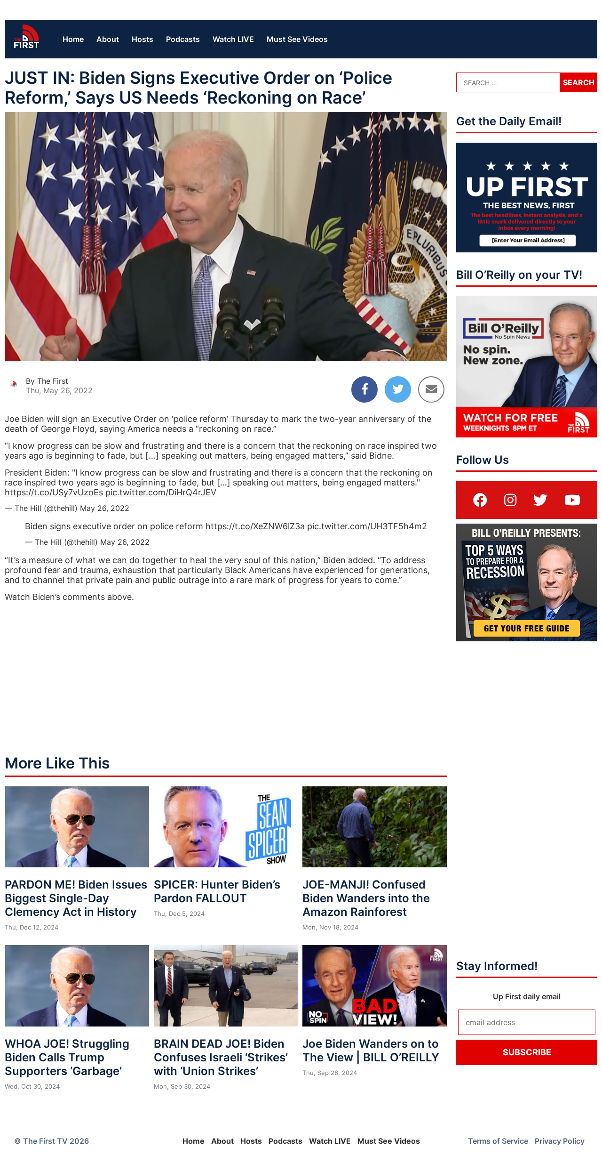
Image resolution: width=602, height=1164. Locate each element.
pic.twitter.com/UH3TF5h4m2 (367, 526)
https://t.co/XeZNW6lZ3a (255, 526)
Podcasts (183, 39)
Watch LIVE (233, 39)
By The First (47, 381)
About (107, 39)
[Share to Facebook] (364, 389)
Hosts (142, 39)
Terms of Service (498, 1141)
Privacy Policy (560, 1141)
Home (73, 39)
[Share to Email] (431, 389)
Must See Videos (297, 39)
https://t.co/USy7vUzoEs (54, 492)
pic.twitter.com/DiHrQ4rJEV (160, 492)
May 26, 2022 (104, 508)
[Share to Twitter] (398, 389)
